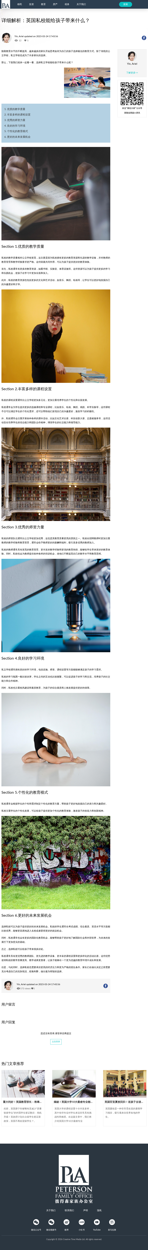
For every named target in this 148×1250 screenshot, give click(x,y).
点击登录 (56, 1042)
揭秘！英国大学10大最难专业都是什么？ (77, 1102)
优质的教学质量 (16, 109)
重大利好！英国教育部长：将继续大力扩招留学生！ (33, 1102)
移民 (19, 4)
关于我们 (81, 4)
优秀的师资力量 (16, 120)
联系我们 (69, 1210)
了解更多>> (132, 73)
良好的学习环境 (16, 126)
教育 (43, 4)
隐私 (99, 1210)
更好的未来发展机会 (18, 137)
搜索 (125, 4)
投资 (31, 4)
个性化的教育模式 (17, 131)
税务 (67, 4)
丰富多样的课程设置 (18, 114)
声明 (85, 1210)
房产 (55, 4)
